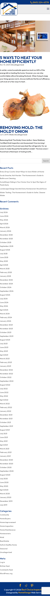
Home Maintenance (7, 530)
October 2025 (5, 242)
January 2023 (5, 366)
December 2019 (6, 501)
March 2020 (5, 494)
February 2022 (6, 407)
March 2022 (5, 404)
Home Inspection (6, 526)
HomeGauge (24, 592)
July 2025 (3, 254)
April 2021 (4, 445)
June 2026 (4, 216)
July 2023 (4, 344)
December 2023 (6, 325)
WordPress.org (6, 573)
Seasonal (3, 549)
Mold (11, 135)
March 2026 (5, 227)
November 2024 (6, 284)
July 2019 (3, 505)
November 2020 (6, 464)
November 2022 (6, 374)
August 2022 (5, 385)
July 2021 (3, 433)
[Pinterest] (32, 585)
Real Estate (4, 541)
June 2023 (4, 347)
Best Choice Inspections (33, 589)
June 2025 (4, 257)
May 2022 (4, 396)
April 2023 (4, 355)
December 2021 (6, 415)
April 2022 (4, 400)
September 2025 (6, 246)
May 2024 (4, 306)
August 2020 (5, 475)
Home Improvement (8, 522)
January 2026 (5, 231)
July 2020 (4, 479)
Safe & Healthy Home (8, 545)
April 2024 (4, 310)
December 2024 (6, 280)
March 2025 (4, 268)
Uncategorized (17, 65)
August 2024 (5, 295)
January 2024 (5, 321)
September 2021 (6, 426)
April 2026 (4, 224)
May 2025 (4, 261)
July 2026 (4, 212)
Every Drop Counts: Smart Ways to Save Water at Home (22, 172)
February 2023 (6, 362)
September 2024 (6, 291)
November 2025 (6, 239)
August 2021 (5, 430)
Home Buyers (5, 518)
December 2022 (6, 370)
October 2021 (5, 422)
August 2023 (5, 340)
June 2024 (4, 302)
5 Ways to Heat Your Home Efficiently (21, 59)
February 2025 (6, 272)
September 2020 (7, 471)
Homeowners (5, 533)
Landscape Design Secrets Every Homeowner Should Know (23, 189)
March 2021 (4, 449)
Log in (2, 562)
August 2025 (5, 250)
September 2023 (6, 336)
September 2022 (6, 381)
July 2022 (4, 389)
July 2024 (4, 299)
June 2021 (4, 437)
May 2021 (4, 441)
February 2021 (6, 452)
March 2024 (5, 314)
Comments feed (6, 570)
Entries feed (5, 566)
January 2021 (5, 456)
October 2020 (6, 467)
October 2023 (5, 332)
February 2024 (6, 317)
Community (4, 515)
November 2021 (6, 419)
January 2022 (5, 411)
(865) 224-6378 (41, 2)
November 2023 (6, 329)
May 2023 (4, 351)
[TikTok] (26, 585)
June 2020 (4, 482)
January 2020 (5, 497)
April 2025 (4, 265)
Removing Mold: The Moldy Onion (21, 129)
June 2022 (4, 392)
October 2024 (5, 287)
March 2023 (5, 358)
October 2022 (5, 377)
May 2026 (4, 220)
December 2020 (6, 460)
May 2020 (4, 486)
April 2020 (4, 490)
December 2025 (6, 235)
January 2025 (5, 276)
